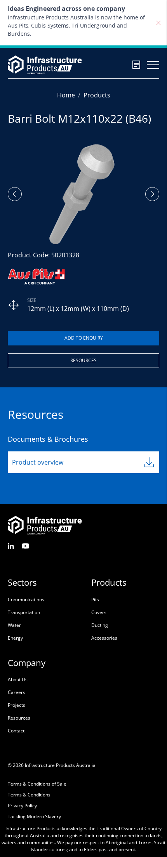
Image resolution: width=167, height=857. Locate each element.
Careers (16, 692)
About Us (18, 679)
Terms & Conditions (29, 794)
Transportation (24, 612)
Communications (26, 599)
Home (66, 95)
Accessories (104, 638)
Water (14, 625)
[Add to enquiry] (83, 338)
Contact (16, 730)
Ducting (99, 625)
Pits (95, 599)
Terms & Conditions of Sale (37, 784)
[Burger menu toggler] (153, 65)
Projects (16, 705)
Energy (15, 638)
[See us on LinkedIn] (11, 545)
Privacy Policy (22, 805)
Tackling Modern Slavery (34, 816)
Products (97, 95)
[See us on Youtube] (25, 545)
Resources (83, 360)
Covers (98, 612)
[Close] (158, 23)
